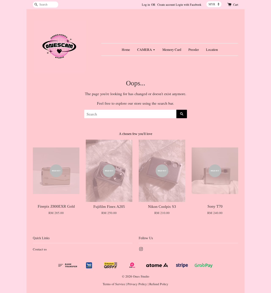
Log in (146, 5)
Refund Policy (158, 284)
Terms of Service (114, 284)
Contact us (40, 249)
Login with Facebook (188, 5)
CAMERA (145, 49)
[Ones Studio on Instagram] (141, 249)
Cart (235, 5)
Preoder (193, 49)
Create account (166, 5)
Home (126, 49)
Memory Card (171, 49)
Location (212, 49)
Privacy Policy (137, 284)
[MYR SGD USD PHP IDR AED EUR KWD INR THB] (213, 4)
